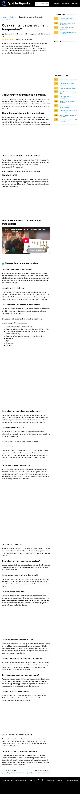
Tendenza (65, 3)
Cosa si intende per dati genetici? (67, 101)
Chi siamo (50, 780)
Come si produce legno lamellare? (67, 84)
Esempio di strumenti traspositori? (66, 19)
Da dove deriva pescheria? (68, 80)
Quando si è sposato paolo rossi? (38, 773)
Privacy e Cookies (71, 780)
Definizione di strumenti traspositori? (67, 28)
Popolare (75, 3)
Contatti (60, 780)
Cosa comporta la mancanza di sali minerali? (69, 106)
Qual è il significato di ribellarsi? (13, 773)
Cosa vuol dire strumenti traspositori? (67, 23)
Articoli (56, 3)
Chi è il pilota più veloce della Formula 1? (69, 120)
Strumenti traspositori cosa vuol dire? (68, 33)
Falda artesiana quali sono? (68, 88)
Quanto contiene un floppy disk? (68, 92)
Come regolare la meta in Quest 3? (68, 115)
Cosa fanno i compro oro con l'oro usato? (69, 111)
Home (4, 17)
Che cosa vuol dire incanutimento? (65, 97)
